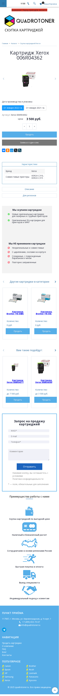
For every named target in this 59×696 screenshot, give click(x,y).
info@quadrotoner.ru (30, 625)
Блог (4, 652)
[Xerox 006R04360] (43, 366)
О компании (8, 646)
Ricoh (31, 669)
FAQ (4, 649)
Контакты (7, 655)
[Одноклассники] (7, 150)
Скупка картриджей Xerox (30, 43)
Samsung (9, 676)
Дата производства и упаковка (17, 102)
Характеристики (29, 164)
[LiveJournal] (19, 150)
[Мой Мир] (11, 150)
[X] (15, 150)
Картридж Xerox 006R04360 (43, 381)
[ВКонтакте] (3, 150)
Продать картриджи (12, 643)
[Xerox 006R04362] (29, 79)
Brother (32, 666)
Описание (29, 189)
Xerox (7, 680)
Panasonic (33, 676)
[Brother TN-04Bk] (15, 298)
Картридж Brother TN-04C (44, 312)
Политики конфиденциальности (27, 479)
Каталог (14, 43)
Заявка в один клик (29, 142)
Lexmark (33, 673)
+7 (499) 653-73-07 (31, 622)
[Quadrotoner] (29, 23)
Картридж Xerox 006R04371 (15, 381)
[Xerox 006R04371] (15, 366)
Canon (8, 666)
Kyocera (32, 680)
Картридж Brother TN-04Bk (15, 312)
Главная (5, 43)
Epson (7, 669)
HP (6, 673)
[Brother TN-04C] (43, 298)
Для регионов (29, 195)
